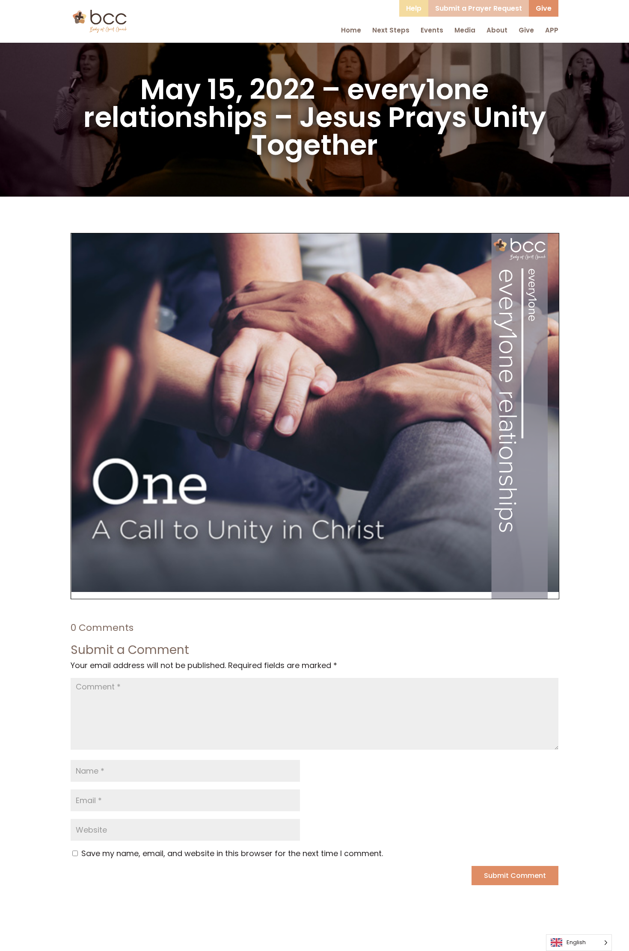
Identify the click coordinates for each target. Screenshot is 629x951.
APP (551, 30)
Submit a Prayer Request (478, 8)
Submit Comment (515, 875)
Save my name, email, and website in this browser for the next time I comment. (232, 853)
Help (413, 8)
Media (464, 30)
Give (544, 8)
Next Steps (390, 30)
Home (351, 30)
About (497, 30)
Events (432, 30)
